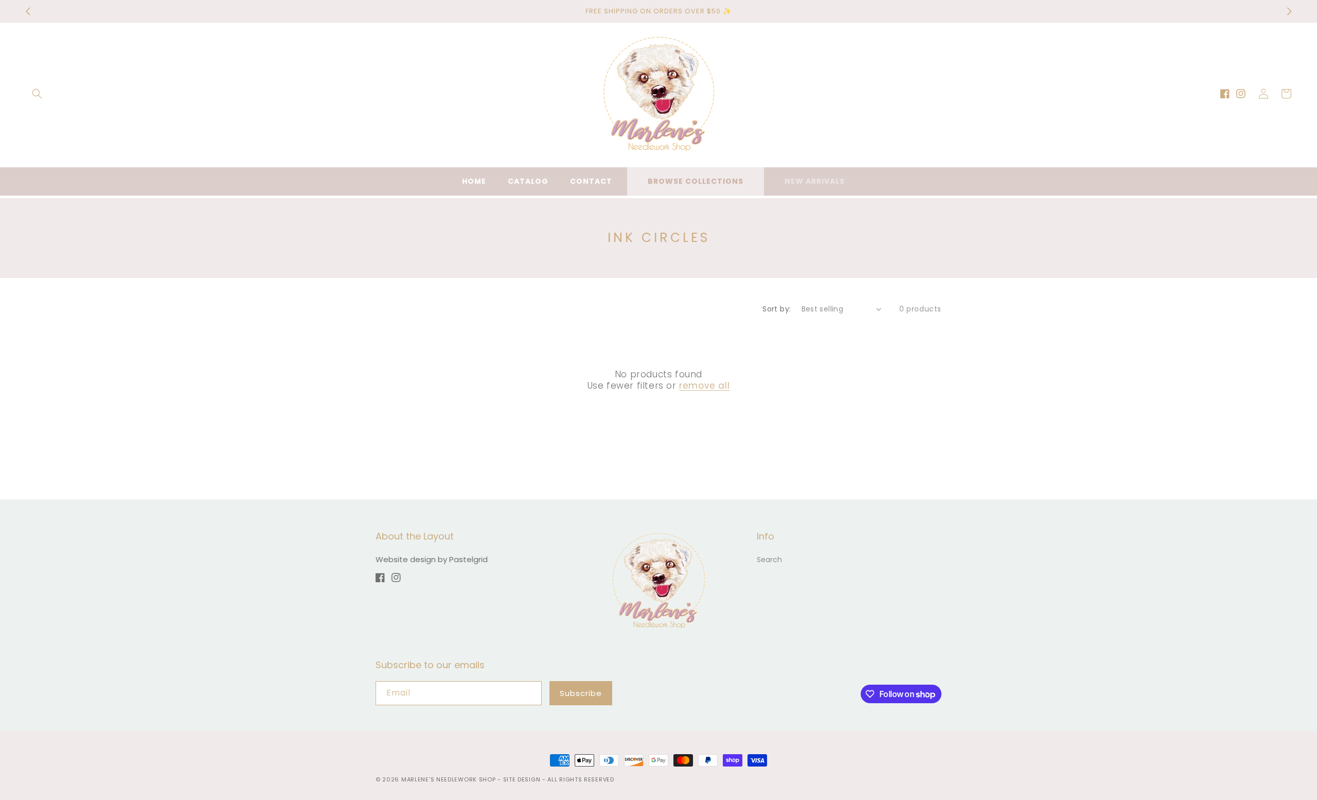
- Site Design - (522, 779)
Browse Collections (695, 181)
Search (769, 559)
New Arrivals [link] (815, 181)
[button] (37, 93)
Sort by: (776, 309)
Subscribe (581, 693)
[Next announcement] (1289, 11)
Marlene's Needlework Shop (448, 779)
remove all (704, 385)
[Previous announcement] (27, 11)
